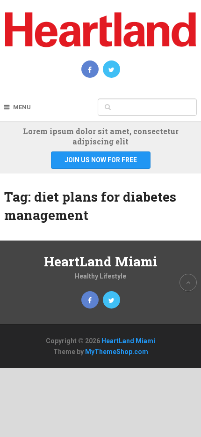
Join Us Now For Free (101, 160)
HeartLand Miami (101, 261)
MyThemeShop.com (116, 351)
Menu (22, 107)
